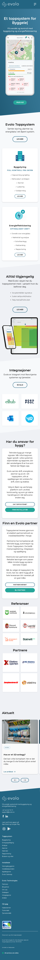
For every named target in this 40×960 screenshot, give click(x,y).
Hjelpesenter (6, 908)
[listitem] (20, 747)
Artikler (4, 898)
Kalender (5, 851)
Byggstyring (6, 840)
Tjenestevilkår (6, 913)
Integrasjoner (6, 895)
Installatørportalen (8, 869)
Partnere (5, 884)
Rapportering (6, 854)
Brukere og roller (7, 856)
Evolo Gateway (7, 874)
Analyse (4, 845)
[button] (35, 4)
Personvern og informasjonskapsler (12, 935)
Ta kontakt (5, 910)
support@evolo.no (8, 812)
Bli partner (5, 887)
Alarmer (4, 848)
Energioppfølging (8, 843)
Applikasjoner (6, 872)
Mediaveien (11, 947)
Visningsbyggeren (8, 866)
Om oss (4, 890)
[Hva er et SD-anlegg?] (20, 732)
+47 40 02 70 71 (7, 810)
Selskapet (5, 892)
